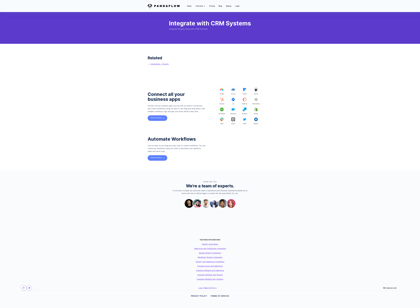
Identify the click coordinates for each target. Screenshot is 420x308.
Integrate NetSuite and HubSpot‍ (210, 279)
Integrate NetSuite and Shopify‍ (210, 275)
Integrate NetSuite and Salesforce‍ (210, 270)
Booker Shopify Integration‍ (210, 253)
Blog (220, 6)
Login (237, 6)
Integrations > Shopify (159, 64)
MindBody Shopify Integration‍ (210, 257)
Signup (228, 6)
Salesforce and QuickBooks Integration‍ (210, 248)
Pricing (212, 6)
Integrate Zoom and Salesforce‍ (210, 266)
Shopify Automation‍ (210, 244)
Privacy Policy (199, 296)
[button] (200, 6)
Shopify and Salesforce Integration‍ (210, 262)
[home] (165, 6)
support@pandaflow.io (207, 288)
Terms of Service (219, 296)
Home (189, 6)
